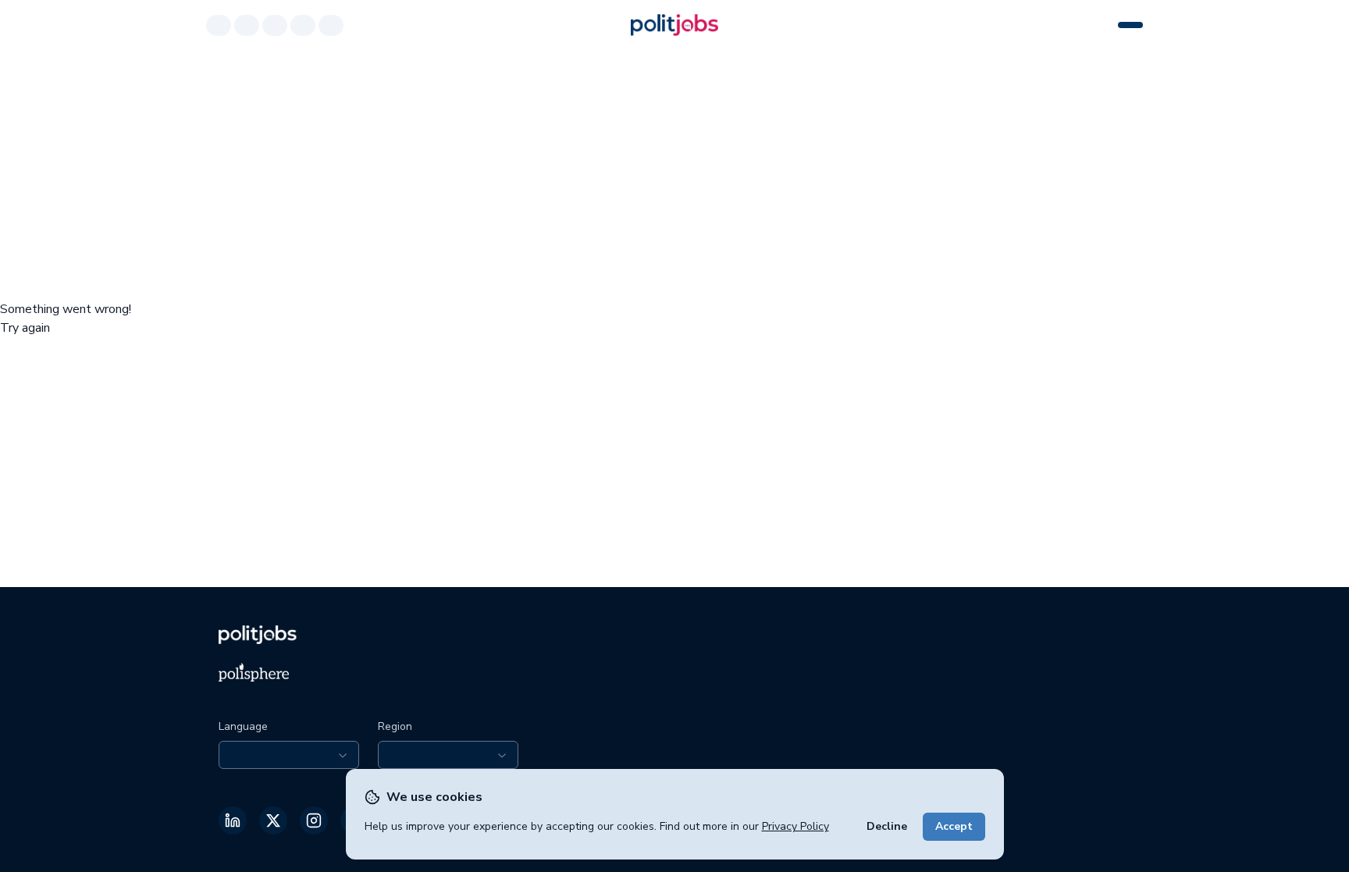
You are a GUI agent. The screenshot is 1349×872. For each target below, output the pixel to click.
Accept (954, 826)
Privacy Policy (795, 826)
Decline (887, 826)
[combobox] (289, 755)
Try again (25, 327)
